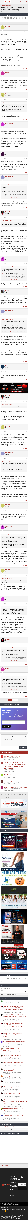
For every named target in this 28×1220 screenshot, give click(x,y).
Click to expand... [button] (14, 197)
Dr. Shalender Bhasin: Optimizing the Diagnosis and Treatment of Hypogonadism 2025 (14, 1016)
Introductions (11, 776)
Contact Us (11, 1204)
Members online (6, 1124)
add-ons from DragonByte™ (18, 1215)
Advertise (17, 1204)
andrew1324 (6, 788)
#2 (26, 78)
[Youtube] (19, 1179)
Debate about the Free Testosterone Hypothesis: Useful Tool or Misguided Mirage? (13, 1034)
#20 (26, 674)
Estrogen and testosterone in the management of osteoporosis (12, 1087)
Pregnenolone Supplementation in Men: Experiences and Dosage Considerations (13, 1109)
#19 (26, 645)
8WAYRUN (18, 1218)
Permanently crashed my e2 (10, 1076)
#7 (26, 217)
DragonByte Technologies (11, 1216)
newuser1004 (4, 1126)
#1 (26, 32)
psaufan (6, 757)
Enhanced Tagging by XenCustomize (9, 1217)
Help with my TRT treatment (12, 781)
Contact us (3, 1209)
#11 (26, 371)
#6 (26, 182)
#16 (26, 532)
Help (24, 1209)
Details (18, 1216)
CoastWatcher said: (6, 578)
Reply (26, 68)
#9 (26, 296)
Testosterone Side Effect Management (12, 1078)
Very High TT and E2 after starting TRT (15, 787)
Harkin (5, 769)
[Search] (26, 2)
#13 (26, 431)
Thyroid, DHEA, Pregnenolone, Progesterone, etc (14, 1113)
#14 (26, 458)
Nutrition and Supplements (9, 1066)
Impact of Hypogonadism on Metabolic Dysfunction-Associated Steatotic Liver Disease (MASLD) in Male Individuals (13, 1007)
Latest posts (4, 998)
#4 (26, 129)
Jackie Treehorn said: (6, 267)
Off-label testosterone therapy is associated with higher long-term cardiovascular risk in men (15, 1101)
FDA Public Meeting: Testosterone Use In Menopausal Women (14, 1069)
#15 (26, 510)
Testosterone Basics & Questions (10, 1060)
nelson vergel (21, 337)
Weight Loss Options (8, 1053)
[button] (2, 736)
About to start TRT (9, 774)
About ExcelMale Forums (12, 1194)
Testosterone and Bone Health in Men (13, 1081)
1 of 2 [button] (9, 700)
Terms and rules (11, 1209)
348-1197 (4, 273)
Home (2, 1211)
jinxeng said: (5, 185)
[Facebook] (19, 1177)
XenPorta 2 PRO (4, 1218)
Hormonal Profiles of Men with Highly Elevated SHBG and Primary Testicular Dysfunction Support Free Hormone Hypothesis (13, 1025)
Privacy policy (19, 1209)
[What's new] (23, 2)
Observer (9, 1126)
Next (14, 700)
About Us (6, 1204)
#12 (26, 401)
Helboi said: (4, 102)
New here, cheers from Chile (10, 1001)
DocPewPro (6, 782)
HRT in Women (6, 1073)
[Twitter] (22, 1177)
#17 (26, 575)
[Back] (20, 2)
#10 (26, 316)
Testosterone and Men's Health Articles (12, 1012)
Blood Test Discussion (13, 757)
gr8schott (14, 1126)
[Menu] (2, 2)
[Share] (24, 32)
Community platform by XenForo (13, 1213)
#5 (26, 158)
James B (6, 776)
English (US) (5, 1207)
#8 (26, 263)
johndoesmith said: (6, 220)
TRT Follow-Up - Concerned (12, 756)
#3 (26, 99)
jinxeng (3, 12)
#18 (26, 603)
